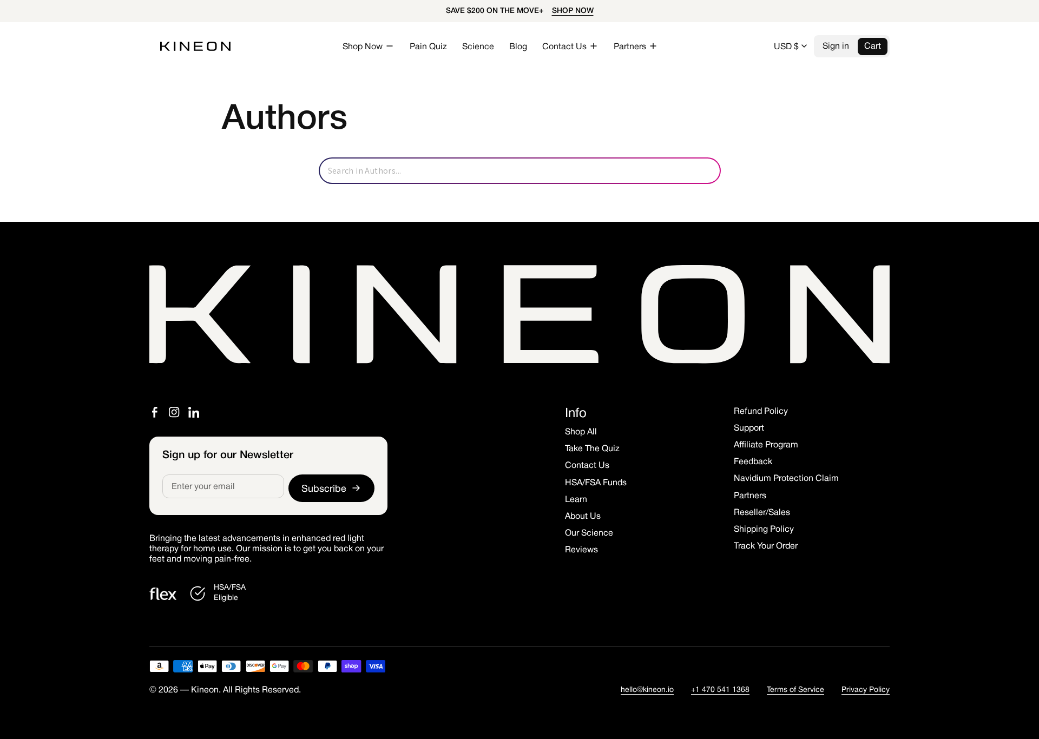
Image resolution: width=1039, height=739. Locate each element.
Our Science (589, 533)
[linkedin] (193, 412)
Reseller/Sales (762, 513)
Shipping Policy (764, 529)
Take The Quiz (592, 449)
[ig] (174, 412)
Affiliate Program (766, 445)
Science (478, 47)
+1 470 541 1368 (720, 690)
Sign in (836, 46)
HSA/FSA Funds (596, 483)
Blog (518, 47)
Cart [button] (872, 46)
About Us (583, 516)
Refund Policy (761, 411)
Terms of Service (795, 690)
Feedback (753, 462)
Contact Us (587, 466)
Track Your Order (766, 546)
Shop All (581, 432)
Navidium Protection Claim (786, 479)
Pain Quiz (428, 47)
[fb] (154, 412)
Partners (750, 496)
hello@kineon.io (647, 690)
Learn (576, 500)
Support (749, 428)
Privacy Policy (865, 690)
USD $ (786, 47)
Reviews (581, 550)
